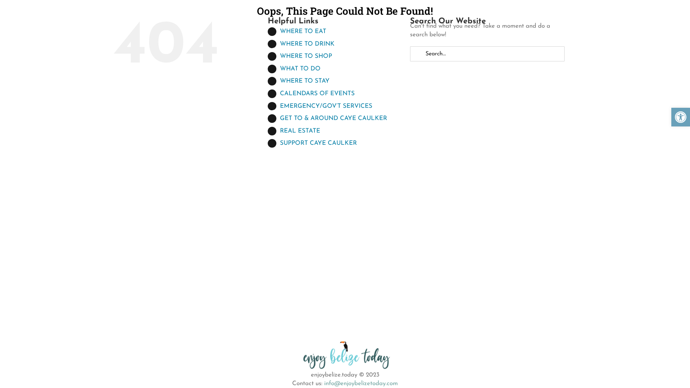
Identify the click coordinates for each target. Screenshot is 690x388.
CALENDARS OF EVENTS (317, 94)
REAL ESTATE (300, 131)
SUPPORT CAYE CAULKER (318, 143)
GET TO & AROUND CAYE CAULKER (333, 118)
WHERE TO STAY (305, 81)
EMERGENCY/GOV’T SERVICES (326, 106)
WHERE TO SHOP (306, 56)
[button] (680, 117)
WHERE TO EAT (303, 31)
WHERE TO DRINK (307, 44)
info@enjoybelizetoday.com (361, 383)
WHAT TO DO (300, 69)
